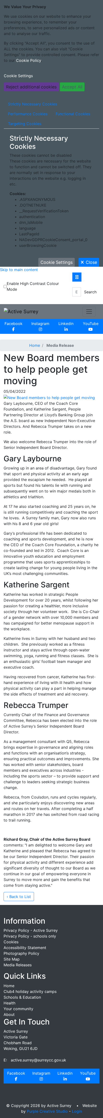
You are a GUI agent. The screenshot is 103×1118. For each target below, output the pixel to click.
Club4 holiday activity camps (30, 991)
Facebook (16, 1073)
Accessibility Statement (25, 947)
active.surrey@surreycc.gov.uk (38, 1060)
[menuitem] (13, 326)
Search (90, 292)
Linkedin (65, 1073)
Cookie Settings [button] (18, 75)
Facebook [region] (14, 323)
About (9, 1014)
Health (9, 1003)
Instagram (41, 1073)
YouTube (88, 1073)
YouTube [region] (90, 323)
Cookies (11, 941)
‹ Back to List (19, 896)
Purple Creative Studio (47, 1111)
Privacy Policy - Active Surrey (31, 930)
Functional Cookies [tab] (73, 113)
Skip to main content (19, 269)
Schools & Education (22, 997)
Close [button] (91, 262)
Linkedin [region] (66, 323)
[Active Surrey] (21, 311)
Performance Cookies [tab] (27, 113)
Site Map (12, 959)
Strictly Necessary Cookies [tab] (32, 104)
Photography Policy (21, 953)
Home (34, 345)
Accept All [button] (72, 86)
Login (77, 1111)
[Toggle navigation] (89, 311)
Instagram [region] (40, 323)
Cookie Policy (28, 60)
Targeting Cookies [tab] (24, 123)
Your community (18, 1008)
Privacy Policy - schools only (30, 936)
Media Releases (18, 964)
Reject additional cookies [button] (31, 86)
